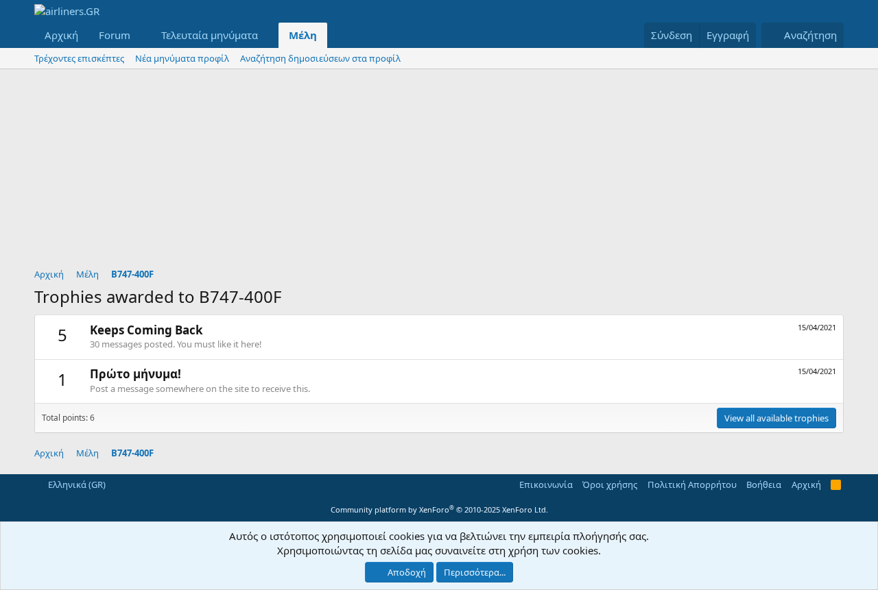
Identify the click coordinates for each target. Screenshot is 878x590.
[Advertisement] (439, 172)
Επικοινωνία (546, 484)
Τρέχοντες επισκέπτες (79, 58)
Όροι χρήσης (609, 484)
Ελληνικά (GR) (76, 484)
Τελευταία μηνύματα (209, 35)
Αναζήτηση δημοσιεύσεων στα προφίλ (320, 58)
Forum (114, 35)
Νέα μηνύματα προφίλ (182, 58)
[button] (141, 35)
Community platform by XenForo (439, 509)
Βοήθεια (763, 484)
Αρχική (61, 35)
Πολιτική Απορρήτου (692, 484)
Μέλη (303, 35)
